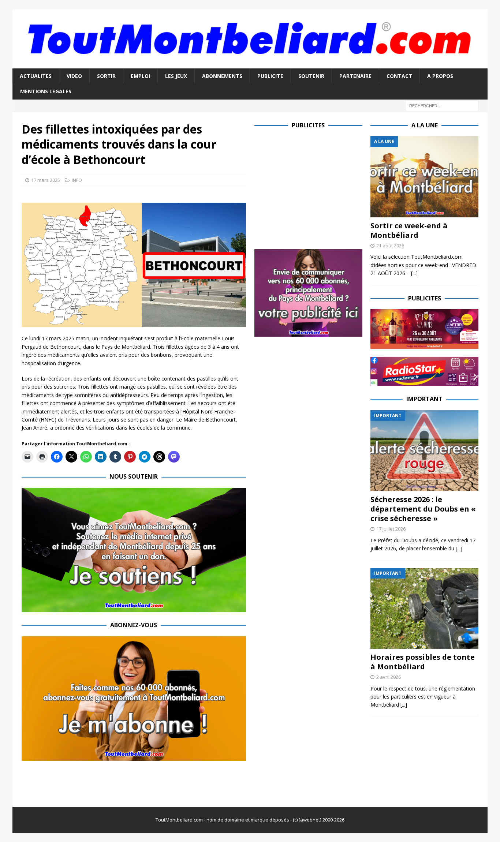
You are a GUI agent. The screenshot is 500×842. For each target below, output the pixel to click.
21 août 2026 (390, 245)
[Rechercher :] (441, 105)
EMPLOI (140, 75)
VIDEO (74, 75)
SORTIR (106, 75)
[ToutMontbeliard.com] (250, 63)
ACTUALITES (36, 75)
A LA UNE (424, 125)
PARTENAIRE (355, 75)
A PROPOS (440, 75)
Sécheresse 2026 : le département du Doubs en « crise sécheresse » (423, 508)
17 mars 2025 (45, 180)
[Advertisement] (315, 187)
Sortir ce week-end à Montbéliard (409, 230)
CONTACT (399, 75)
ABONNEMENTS (222, 75)
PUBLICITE (270, 75)
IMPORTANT (424, 399)
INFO (77, 180)
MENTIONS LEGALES (45, 91)
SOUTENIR (311, 75)
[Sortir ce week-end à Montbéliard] (424, 176)
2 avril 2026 (388, 677)
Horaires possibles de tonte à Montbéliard (422, 661)
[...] (414, 273)
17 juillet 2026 (391, 528)
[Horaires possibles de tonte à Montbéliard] (424, 608)
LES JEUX (176, 75)
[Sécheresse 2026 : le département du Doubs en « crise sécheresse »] (424, 450)
